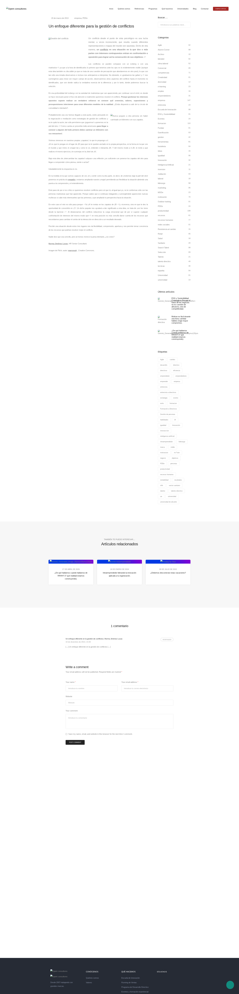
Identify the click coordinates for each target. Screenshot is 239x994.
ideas (160, 151)
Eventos (161, 119)
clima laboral (163, 63)
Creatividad (162, 77)
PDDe (85, 18)
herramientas (163, 142)
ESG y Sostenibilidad (166, 114)
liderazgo (161, 183)
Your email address (129, 682)
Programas (153, 9)
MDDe (160, 192)
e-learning (162, 86)
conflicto (104, 50)
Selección (162, 252)
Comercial (162, 68)
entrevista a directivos (168, 392)
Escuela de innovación (130, 978)
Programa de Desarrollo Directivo (135, 987)
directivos (163, 370)
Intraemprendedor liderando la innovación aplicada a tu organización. (119, 574)
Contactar (205, 9)
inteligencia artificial (167, 436)
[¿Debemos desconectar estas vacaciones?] (168, 562)
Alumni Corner (164, 50)
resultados (178, 480)
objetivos (175, 458)
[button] (221, 9)
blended (161, 59)
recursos (161, 215)
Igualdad (161, 155)
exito (162, 403)
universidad (162, 280)
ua (161, 496)
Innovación (162, 160)
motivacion (164, 453)
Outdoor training (164, 202)
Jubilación (162, 174)
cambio (172, 359)
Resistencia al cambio (167, 229)
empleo (161, 91)
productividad (163, 211)
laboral (160, 179)
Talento (161, 257)
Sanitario (161, 243)
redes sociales (164, 225)
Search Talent (163, 248)
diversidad (162, 82)
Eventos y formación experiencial (134, 992)
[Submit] (188, 25)
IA (175, 420)
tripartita (161, 271)
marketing (162, 188)
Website (69, 696)
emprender (164, 381)
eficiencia (176, 370)
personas (173, 463)
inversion (161, 169)
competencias (163, 73)
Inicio (111, 9)
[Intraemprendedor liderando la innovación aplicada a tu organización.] (119, 562)
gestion (161, 137)
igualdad (163, 425)
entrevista (162, 105)
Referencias (139, 9)
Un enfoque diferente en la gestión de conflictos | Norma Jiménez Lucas (94, 639)
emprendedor (165, 376)
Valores (89, 982)
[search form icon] (232, 9)
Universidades (182, 9)
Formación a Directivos (168, 409)
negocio (163, 458)
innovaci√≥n (164, 431)
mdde (173, 447)
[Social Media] (227, 2)
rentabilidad (164, 480)
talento (162, 491)
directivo (176, 365)
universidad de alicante (168, 502)
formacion (162, 123)
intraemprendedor (166, 442)
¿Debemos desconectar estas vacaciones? (168, 573)
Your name (71, 682)
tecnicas (161, 266)
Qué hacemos (167, 9)
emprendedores (164, 96)
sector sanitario (174, 485)
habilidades (164, 420)
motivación (162, 197)
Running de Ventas (129, 982)
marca (162, 447)
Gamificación (163, 132)
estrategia (163, 398)
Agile (160, 45)
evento (175, 398)
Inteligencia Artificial (166, 165)
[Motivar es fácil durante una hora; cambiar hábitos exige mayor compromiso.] (163, 320)
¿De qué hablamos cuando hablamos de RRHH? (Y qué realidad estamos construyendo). (71, 576)
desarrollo (163, 365)
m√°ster (177, 453)
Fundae (161, 128)
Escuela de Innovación (167, 109)
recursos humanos (165, 220)
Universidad (163, 275)
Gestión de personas (167, 414)
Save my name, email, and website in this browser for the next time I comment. (100, 734)
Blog (194, 9)
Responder (167, 639)
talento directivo (164, 261)
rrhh (161, 485)
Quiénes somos (124, 9)
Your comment (72, 711)
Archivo (161, 54)
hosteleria (162, 146)
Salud (160, 238)
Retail (160, 234)
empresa (78, 18)
